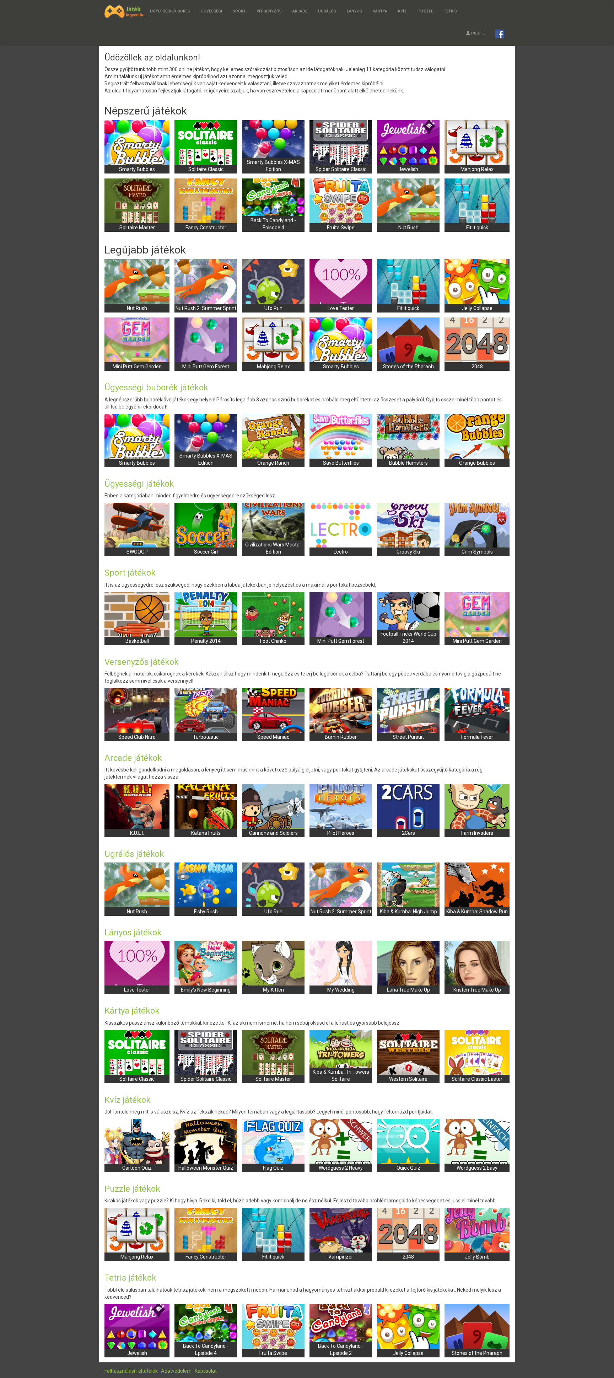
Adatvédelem (176, 1371)
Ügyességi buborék (170, 11)
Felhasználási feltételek (131, 1371)
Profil (478, 33)
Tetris (450, 11)
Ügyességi (211, 11)
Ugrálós (327, 11)
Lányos (354, 11)
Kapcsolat (206, 1371)
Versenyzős (269, 11)
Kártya (380, 11)
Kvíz (402, 11)
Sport (239, 11)
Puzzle (425, 11)
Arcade (299, 11)
